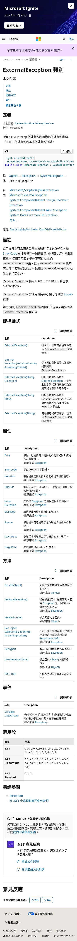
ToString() (10, 673)
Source (8, 522)
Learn (7, 59)
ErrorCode (10, 253)
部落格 (36, 930)
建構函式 (11, 95)
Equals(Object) (13, 585)
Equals (68, 294)
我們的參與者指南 (24, 832)
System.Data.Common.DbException (33, 215)
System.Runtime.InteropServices (34, 123)
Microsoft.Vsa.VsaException (28, 195)
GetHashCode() (13, 617)
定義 (8, 86)
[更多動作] (71, 60)
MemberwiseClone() (16, 659)
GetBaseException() (15, 599)
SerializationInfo (49, 638)
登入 (71, 39)
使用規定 (32, 936)
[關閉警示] (71, 6)
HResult (9, 487)
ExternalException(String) (19, 413)
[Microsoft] (38, 39)
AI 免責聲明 (9, 930)
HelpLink (9, 476)
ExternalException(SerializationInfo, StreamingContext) (20, 363)
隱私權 (60, 930)
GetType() (10, 649)
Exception (29, 176)
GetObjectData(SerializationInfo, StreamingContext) (17, 631)
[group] (38, 161)
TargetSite (10, 547)
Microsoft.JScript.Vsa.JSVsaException (34, 190)
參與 (49, 930)
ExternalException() (15, 345)
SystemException (51, 176)
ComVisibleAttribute (52, 229)
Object (13, 176)
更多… (13, 220)
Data (7, 455)
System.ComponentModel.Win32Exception (38, 210)
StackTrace (10, 536)
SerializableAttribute (24, 229)
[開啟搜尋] (64, 39)
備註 (8, 90)
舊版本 (24, 930)
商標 (44, 936)
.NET (17, 59)
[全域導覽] (3, 39)
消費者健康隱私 (11, 936)
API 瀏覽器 (31, 59)
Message (9, 511)
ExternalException (52, 380)
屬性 (8, 99)
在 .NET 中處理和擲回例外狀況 (29, 801)
